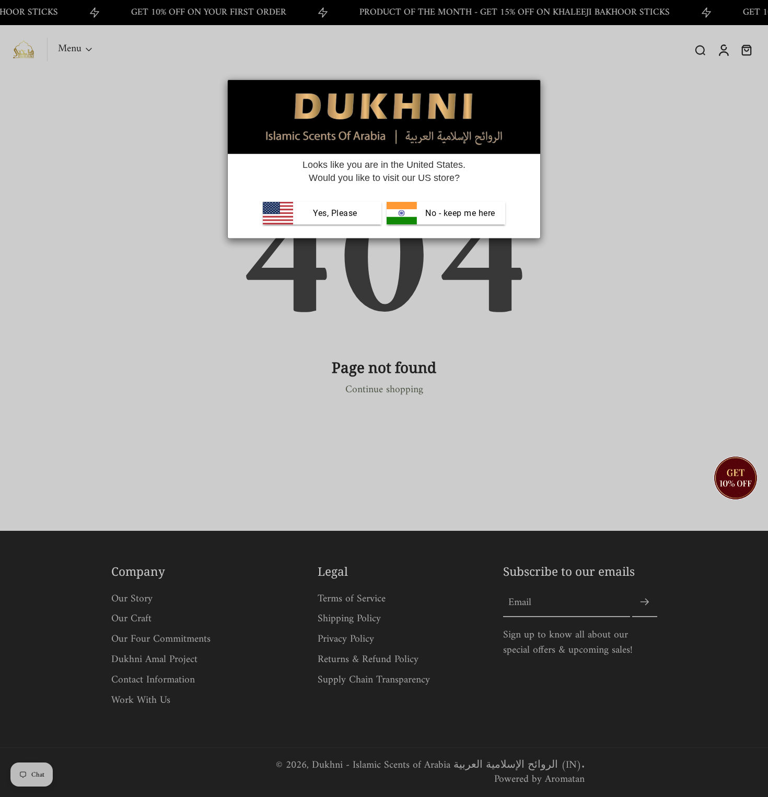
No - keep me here (459, 213)
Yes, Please (335, 213)
